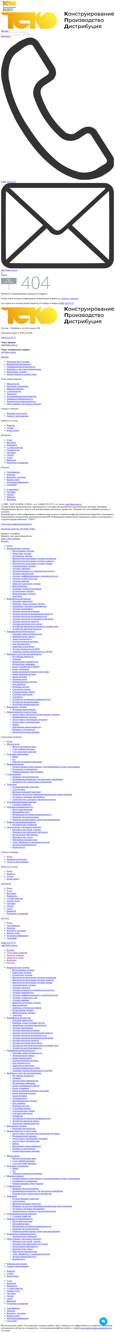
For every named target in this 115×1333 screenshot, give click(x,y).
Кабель (15, 724)
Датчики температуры (23, 573)
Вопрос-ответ (13, 479)
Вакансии (11, 460)
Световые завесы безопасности (27, 634)
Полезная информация (17, 482)
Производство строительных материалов (32, 782)
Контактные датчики (17, 372)
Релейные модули (20, 687)
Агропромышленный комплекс (22, 396)
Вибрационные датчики (23, 593)
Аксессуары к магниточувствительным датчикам (36, 714)
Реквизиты (12, 445)
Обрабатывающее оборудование (27, 772)
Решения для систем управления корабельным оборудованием (42, 794)
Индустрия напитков (22, 809)
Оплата (10, 455)
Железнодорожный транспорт (26, 792)
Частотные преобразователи (25, 704)
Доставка (11, 452)
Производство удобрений (24, 824)
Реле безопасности (21, 644)
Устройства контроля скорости (27, 629)
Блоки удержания (20, 669)
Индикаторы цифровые (23, 664)
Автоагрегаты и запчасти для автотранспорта (34, 799)
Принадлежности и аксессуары (22, 374)
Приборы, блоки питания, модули (28, 604)
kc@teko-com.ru (8, 352)
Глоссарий (12, 484)
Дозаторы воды (19, 679)
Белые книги (13, 430)
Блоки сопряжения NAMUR (25, 666)
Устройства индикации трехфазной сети (31, 699)
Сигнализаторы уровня (23, 692)
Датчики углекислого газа (24, 578)
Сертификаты (13, 472)
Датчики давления (21, 568)
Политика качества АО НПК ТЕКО (18, 529)
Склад (10, 457)
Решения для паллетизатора (25, 777)
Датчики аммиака (20, 581)
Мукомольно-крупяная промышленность (31, 814)
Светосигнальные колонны (25, 641)
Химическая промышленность (21, 401)
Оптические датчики (22, 556)
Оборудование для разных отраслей (24, 404)
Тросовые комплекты (22, 601)
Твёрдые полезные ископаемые (27, 761)
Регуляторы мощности (23, 656)
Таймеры (16, 659)
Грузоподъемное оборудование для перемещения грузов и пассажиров (46, 767)
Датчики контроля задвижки (26, 611)
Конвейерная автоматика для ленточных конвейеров (37, 779)
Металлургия (13, 384)
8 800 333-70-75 (66, 303)
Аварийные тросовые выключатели (29, 606)
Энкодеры (17, 596)
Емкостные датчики (21, 553)
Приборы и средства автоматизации (24, 369)
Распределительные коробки (26, 732)
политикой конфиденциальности (96, 1328)
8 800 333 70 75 (8, 337)
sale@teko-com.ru (9, 345)
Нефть (15, 756)
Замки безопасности (22, 639)
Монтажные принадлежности (26, 727)
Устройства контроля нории (25, 702)
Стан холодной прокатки (24, 751)
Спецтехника (18, 789)
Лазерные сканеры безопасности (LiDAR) (32, 651)
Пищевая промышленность (20, 399)
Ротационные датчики (23, 591)
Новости (11, 425)
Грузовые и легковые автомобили (28, 797)
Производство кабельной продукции (30, 832)
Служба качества (15, 447)
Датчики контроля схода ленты (27, 624)
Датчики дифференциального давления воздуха (35, 576)
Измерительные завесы (23, 636)
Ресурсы (5, 918)
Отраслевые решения (11, 737)
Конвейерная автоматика (19, 364)
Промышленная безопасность (21, 367)
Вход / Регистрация (10, 538)
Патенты (11, 474)
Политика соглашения (17, 462)
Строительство (14, 391)
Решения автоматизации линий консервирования (36, 819)
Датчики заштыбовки (22, 609)
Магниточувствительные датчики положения (34, 558)
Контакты (11, 442)
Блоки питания (19, 677)
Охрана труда (13, 450)
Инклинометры (19, 586)
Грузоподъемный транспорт (25, 787)
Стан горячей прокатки (23, 749)
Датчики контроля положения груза (29, 616)
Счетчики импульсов (22, 694)
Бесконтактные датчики (18, 361)
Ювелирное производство (24, 839)
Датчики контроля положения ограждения (32, 619)
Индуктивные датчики (23, 551)
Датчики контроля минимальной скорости (32, 614)
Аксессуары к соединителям (26, 722)
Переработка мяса (20, 812)
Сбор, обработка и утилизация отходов (31, 842)
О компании (13, 489)
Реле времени (18, 684)
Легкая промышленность (24, 845)
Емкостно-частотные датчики (26, 583)
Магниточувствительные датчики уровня (32, 563)
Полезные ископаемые (17, 386)
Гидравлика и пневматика (24, 769)
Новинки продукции (17, 413)
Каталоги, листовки (16, 477)
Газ (13, 759)
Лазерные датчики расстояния (26, 588)
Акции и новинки (10, 852)
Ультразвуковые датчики (24, 566)
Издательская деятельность (25, 834)
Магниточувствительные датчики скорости (33, 561)
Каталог (5, 31)
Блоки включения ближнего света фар (30, 671)
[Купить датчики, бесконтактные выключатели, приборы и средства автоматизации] (57, 28)
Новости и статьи (9, 866)
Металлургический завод (24, 746)
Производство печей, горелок (26, 829)
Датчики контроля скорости (25, 621)
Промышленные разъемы (24, 717)
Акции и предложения (17, 416)
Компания (6, 883)
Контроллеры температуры (25, 661)
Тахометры (17, 697)
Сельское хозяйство (21, 804)
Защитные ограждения (23, 646)
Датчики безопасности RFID (26, 649)
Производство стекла (22, 837)
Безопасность (18, 847)
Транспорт (12, 394)
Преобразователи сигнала (24, 682)
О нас (9, 440)
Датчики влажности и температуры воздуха (33, 571)
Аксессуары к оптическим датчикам (29, 719)
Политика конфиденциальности (16, 524)
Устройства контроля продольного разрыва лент (35, 626)
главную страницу (70, 298)
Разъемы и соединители (23, 729)
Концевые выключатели (23, 709)
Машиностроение (15, 389)
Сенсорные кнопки (21, 689)
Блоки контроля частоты (24, 674)
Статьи (10, 428)
